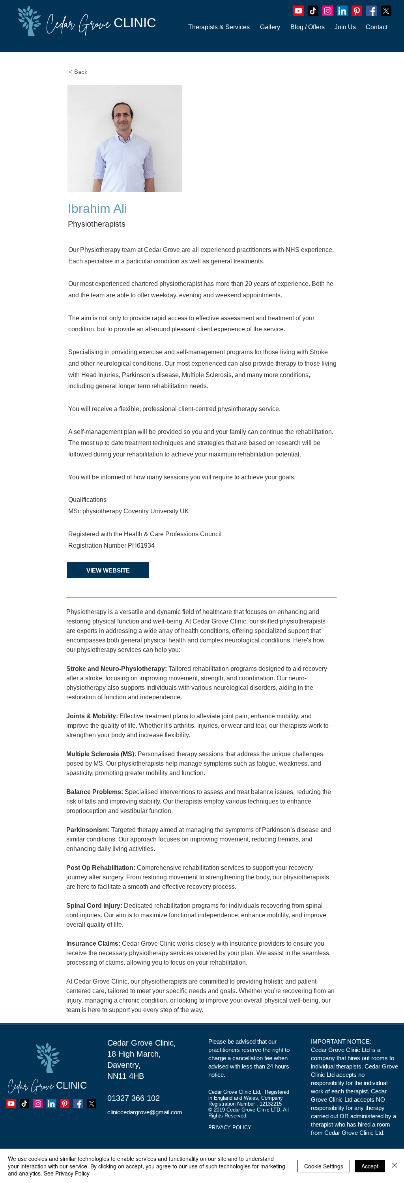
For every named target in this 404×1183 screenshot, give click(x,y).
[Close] (394, 1166)
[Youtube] (298, 11)
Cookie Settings (323, 1166)
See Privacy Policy (67, 1173)
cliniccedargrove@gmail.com (144, 1112)
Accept (369, 1166)
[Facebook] (371, 11)
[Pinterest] (357, 11)
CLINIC (101, 22)
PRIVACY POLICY (229, 1127)
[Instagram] (327, 11)
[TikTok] (313, 11)
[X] (386, 11)
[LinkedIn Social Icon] (342, 11)
